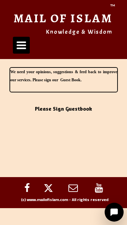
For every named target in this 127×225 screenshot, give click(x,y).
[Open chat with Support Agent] (114, 212)
